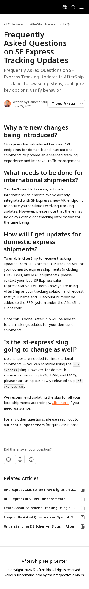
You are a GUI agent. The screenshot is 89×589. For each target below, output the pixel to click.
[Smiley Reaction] (31, 459)
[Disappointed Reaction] (8, 459)
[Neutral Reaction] (20, 459)
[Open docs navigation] (81, 7)
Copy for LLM (65, 104)
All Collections (13, 24)
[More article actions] (81, 104)
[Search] (73, 7)
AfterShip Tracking (43, 24)
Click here (60, 402)
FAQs (67, 24)
